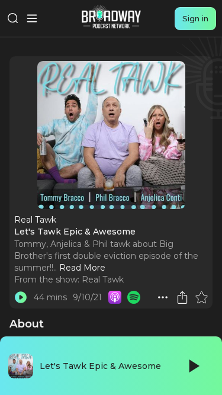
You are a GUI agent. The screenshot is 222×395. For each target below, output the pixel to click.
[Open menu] (31, 18)
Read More (82, 267)
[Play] (193, 366)
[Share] (182, 297)
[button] (162, 297)
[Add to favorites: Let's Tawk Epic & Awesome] (201, 297)
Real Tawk (103, 279)
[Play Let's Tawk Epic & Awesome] (20, 297)
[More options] (162, 297)
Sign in (195, 18)
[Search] (13, 18)
